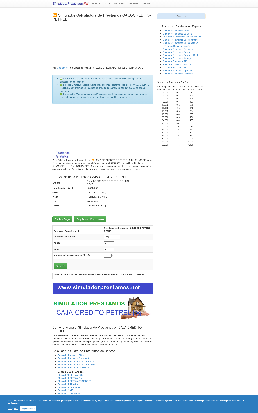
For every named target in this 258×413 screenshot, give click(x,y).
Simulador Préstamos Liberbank (178, 73)
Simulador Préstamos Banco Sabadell (76, 361)
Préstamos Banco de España (176, 45)
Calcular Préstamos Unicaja (176, 67)
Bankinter (96, 3)
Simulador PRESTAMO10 (70, 378)
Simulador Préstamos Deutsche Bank (180, 55)
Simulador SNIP (65, 390)
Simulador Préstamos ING (175, 61)
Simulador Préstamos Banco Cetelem (180, 42)
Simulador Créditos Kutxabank (177, 64)
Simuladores (62, 67)
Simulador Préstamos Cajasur (177, 52)
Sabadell (147, 3)
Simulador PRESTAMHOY (70, 374)
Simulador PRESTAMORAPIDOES (74, 381)
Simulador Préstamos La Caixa (177, 33)
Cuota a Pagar (62, 219)
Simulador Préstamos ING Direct (73, 367)
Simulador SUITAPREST (70, 393)
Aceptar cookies (28, 408)
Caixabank (119, 3)
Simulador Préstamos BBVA (71, 355)
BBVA (107, 3)
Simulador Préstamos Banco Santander (77, 364)
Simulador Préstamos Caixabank (73, 358)
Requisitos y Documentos (90, 219)
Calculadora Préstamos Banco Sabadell (182, 36)
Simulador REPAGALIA (69, 387)
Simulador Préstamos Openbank (178, 70)
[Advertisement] (102, 41)
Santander (134, 3)
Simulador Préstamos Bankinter (178, 49)
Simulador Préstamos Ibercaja (177, 58)
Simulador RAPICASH (68, 384)
